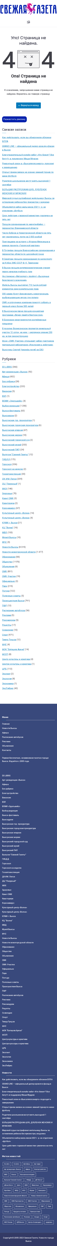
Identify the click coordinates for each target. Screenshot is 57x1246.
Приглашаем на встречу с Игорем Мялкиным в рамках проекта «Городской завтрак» (26, 243)
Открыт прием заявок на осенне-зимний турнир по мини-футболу (28, 174)
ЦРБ (4, 669)
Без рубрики (8, 381)
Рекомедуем (8, 620)
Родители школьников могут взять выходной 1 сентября (26, 183)
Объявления (8, 566)
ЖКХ (4, 488)
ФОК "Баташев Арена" (13, 649)
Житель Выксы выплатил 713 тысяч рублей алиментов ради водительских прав (24, 287)
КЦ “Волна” (7, 527)
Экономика (8, 683)
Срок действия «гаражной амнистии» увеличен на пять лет (27, 217)
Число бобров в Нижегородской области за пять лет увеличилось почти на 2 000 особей (26, 235)
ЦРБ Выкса (20, 1222)
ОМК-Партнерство (17, 1201)
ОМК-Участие (9, 576)
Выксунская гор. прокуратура (17, 420)
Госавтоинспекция (11, 474)
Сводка (36, 1217)
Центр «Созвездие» (34, 1222)
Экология (7, 678)
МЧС (4, 542)
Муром (32, 1190)
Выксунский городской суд (16, 440)
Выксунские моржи (12, 435)
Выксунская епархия (12, 430)
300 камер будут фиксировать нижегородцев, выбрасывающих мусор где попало (25, 296)
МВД (4, 532)
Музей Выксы (9, 537)
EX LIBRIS (7, 367)
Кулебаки (7, 1190)
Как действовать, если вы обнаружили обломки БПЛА (26, 139)
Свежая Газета (31, 1238)
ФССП (5, 654)
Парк (4, 586)
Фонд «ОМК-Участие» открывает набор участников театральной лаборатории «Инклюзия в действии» (28, 343)
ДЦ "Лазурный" (10, 484)
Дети (19, 1185)
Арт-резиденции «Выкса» (15, 372)
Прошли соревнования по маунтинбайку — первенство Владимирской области (23, 226)
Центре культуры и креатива (16, 664)
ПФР (4, 605)
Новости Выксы (10, 547)
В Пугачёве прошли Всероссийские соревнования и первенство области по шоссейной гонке (28, 252)
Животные (35, 1185)
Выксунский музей (11, 444)
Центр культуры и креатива (16, 659)
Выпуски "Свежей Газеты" (15, 454)
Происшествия (35, 1211)
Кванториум (8, 503)
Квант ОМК (8, 498)
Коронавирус (9, 508)
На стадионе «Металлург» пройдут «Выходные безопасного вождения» (25, 278)
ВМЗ (5, 1174)
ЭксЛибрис (7, 688)
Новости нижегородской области (19, 552)
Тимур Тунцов (9, 639)
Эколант (6, 674)
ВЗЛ (4, 396)
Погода (5, 591)
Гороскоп (7, 464)
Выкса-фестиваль (11, 410)
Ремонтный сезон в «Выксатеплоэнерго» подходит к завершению (28, 165)
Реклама (6, 615)
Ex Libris (7, 1164)
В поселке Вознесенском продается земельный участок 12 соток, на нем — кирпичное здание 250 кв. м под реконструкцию (27, 332)
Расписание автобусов (13, 610)
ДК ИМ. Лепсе (9, 479)
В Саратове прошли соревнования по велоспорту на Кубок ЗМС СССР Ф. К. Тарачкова (27, 261)
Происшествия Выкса (13, 600)
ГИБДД (6, 459)
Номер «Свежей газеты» (39, 1195)
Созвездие (7, 630)
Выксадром (8, 415)
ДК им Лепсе (8, 1185)
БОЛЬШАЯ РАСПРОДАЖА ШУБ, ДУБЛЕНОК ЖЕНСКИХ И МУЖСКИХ (24, 191)
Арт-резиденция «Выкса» (12, 1169)
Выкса (14, 1174)
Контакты (6, 750)
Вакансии (7, 391)
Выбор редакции (10, 406)
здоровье (49, 1222)
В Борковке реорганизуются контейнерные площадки (24, 322)
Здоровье (7, 493)
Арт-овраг (37, 1164)
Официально (8, 581)
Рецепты (6, 625)
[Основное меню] (28, 22)
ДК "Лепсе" (39, 1180)
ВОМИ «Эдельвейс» (12, 401)
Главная (6, 724)
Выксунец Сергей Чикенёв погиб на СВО (22, 349)
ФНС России (8, 1222)
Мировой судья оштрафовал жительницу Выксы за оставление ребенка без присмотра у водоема (28, 200)
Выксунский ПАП (11, 449)
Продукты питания (19, 1211)
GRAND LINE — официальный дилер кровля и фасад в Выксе (28, 148)
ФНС (4, 644)
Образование (9, 557)
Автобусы (26, 1164)
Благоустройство (10, 386)
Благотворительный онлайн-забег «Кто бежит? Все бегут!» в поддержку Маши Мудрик (28, 157)
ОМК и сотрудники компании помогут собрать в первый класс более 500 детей (26, 304)
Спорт (5, 635)
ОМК (4, 571)
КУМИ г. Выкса (9, 522)
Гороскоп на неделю (12, 469)
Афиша (5, 376)
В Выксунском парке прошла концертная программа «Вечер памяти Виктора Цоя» (23, 313)
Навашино (41, 1190)
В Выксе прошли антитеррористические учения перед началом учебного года (26, 269)
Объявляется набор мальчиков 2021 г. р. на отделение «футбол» (24, 209)
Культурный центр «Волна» (16, 513)
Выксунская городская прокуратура (20, 425)
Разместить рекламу (14, 119)
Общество (7, 562)
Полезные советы (11, 596)
